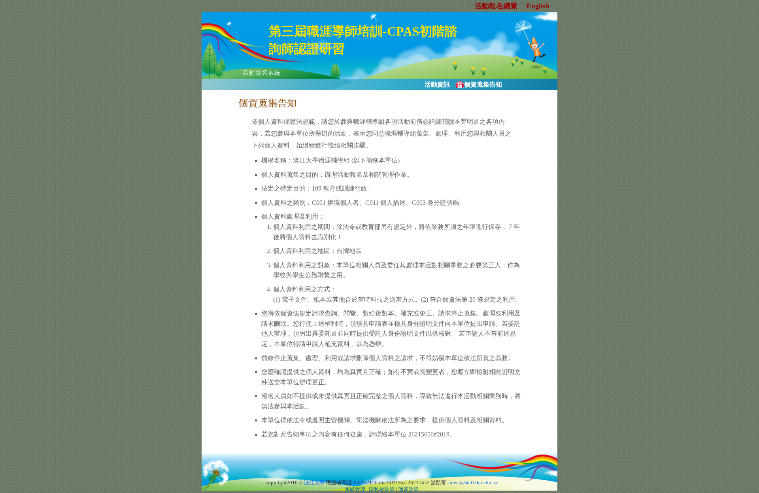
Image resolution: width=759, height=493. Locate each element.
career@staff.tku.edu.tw (472, 482)
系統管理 (355, 489)
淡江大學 (314, 482)
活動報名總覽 (496, 6)
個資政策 (408, 489)
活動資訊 (437, 84)
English (538, 6)
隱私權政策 (382, 489)
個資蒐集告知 (483, 84)
